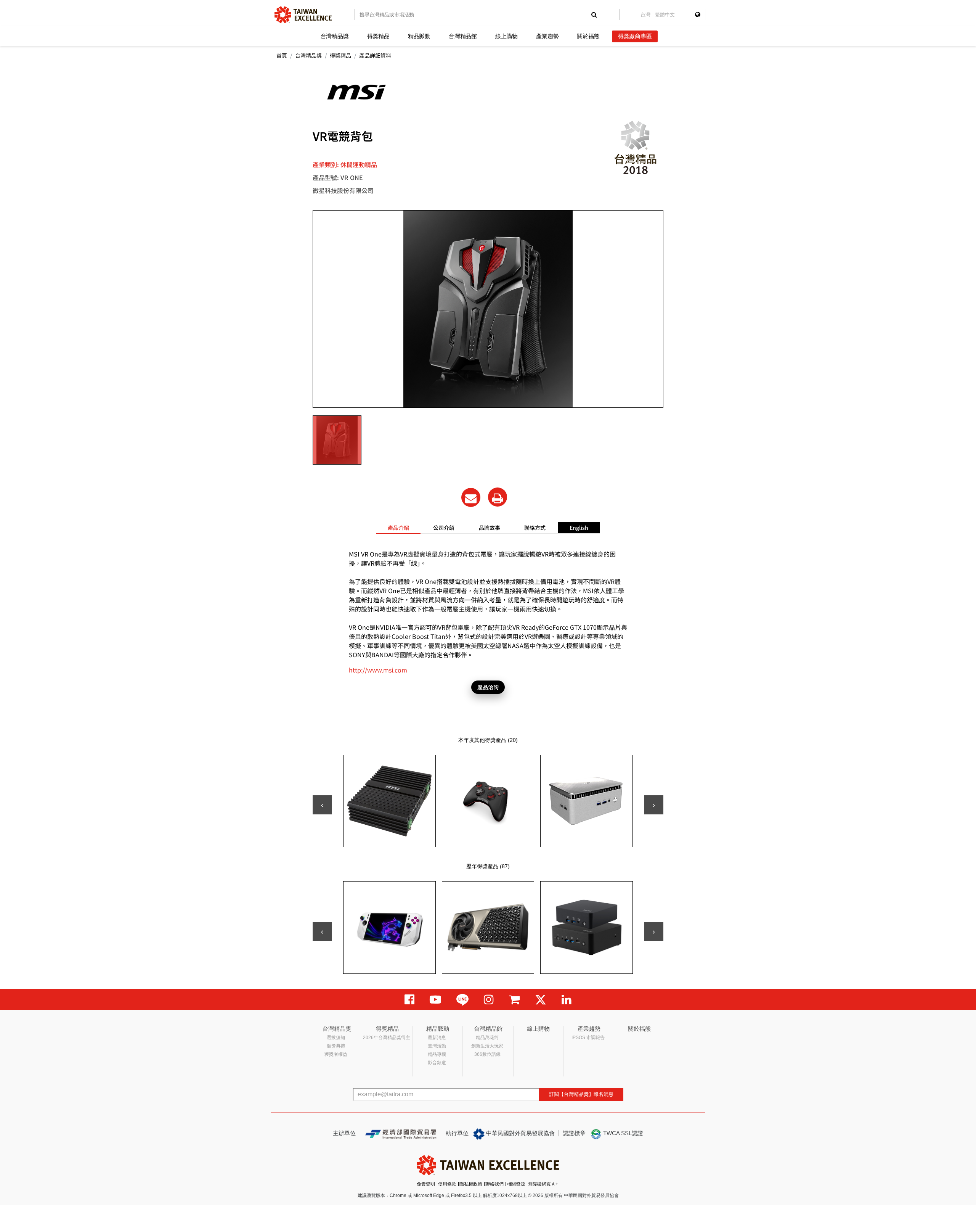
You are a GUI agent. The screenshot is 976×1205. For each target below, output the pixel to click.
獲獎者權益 (335, 1054)
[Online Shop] (514, 999)
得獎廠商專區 (635, 36)
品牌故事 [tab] (489, 527)
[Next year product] (653, 931)
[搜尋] (594, 14)
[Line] (462, 999)
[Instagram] (489, 999)
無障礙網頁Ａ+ (543, 1184)
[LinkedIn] (566, 999)
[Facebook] (409, 999)
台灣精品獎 (335, 36)
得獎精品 (378, 36)
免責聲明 (426, 1184)
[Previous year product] (322, 931)
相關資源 (516, 1184)
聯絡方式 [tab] (535, 527)
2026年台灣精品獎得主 (386, 1037)
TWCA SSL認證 (622, 1133)
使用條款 (447, 1184)
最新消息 (437, 1037)
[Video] (435, 999)
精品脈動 (419, 36)
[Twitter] (540, 999)
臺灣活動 (437, 1046)
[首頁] (303, 14)
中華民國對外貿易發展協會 (520, 1133)
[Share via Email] (470, 497)
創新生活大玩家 (487, 1046)
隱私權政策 (470, 1184)
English (579, 527)
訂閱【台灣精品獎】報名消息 (581, 1094)
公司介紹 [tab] (443, 527)
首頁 (281, 55)
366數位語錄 (487, 1054)
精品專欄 (437, 1054)
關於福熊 (588, 36)
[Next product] (653, 804)
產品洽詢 (488, 687)
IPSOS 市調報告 (588, 1037)
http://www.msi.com (378, 669)
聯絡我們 (494, 1184)
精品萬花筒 (487, 1037)
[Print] (497, 497)
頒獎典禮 (336, 1046)
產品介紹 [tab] (398, 527)
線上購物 (506, 36)
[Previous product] (322, 804)
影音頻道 (437, 1062)
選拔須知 (336, 1037)
